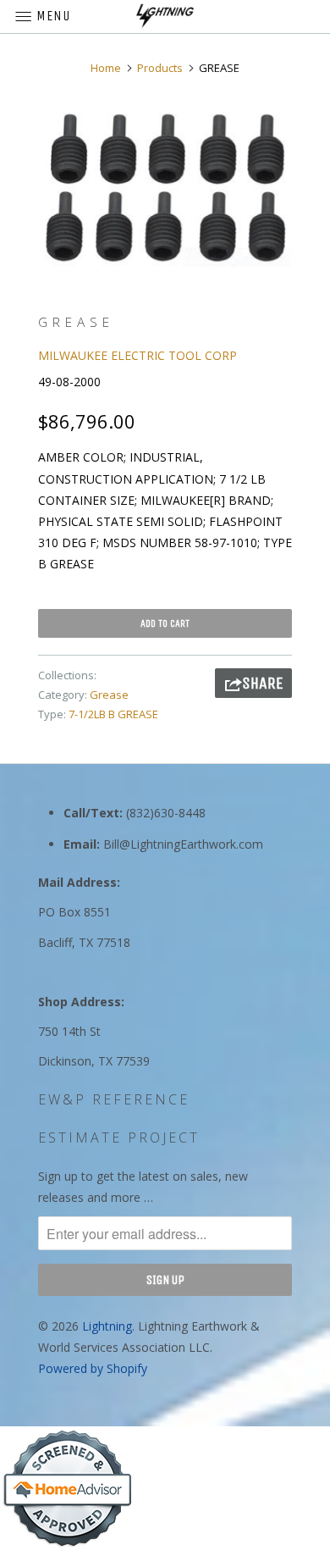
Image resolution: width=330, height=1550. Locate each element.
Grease (109, 694)
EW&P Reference (114, 1099)
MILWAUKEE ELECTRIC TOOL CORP (137, 355)
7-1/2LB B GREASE (113, 714)
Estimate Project (119, 1137)
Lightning (107, 1326)
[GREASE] (165, 187)
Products (160, 67)
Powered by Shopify (92, 1368)
